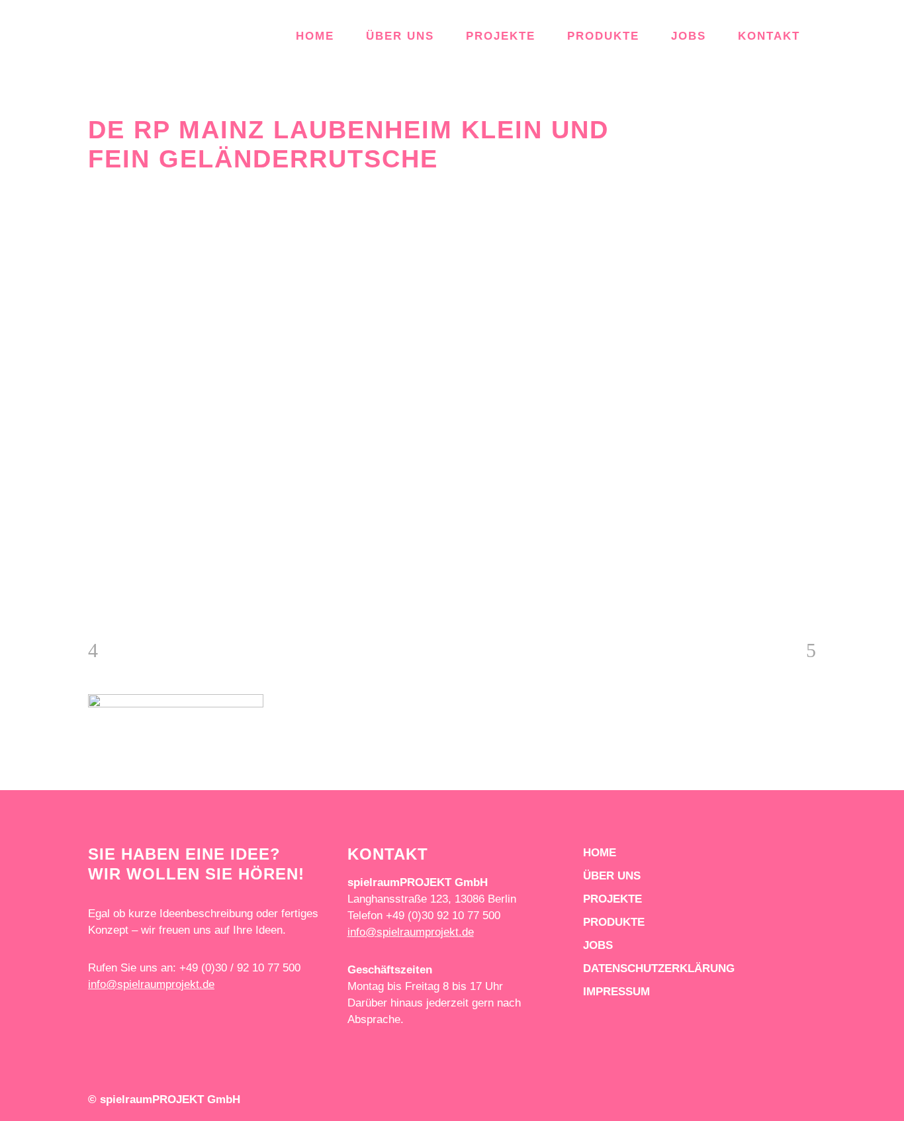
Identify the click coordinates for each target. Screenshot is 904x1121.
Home (599, 852)
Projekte (612, 899)
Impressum (616, 991)
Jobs (598, 945)
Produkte (614, 922)
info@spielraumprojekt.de (151, 984)
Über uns (612, 876)
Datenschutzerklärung (659, 968)
